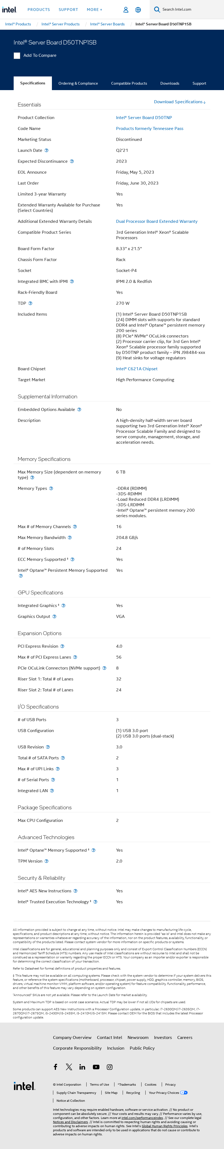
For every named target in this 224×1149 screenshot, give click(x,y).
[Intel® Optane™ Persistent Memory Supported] (21, 575)
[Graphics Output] (54, 616)
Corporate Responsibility (77, 1048)
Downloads (169, 83)
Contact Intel (109, 1037)
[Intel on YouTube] (96, 1068)
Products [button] (39, 9)
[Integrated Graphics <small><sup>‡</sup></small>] (63, 605)
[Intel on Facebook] (55, 1068)
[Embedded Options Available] (79, 409)
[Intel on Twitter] (69, 1068)
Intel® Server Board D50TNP (144, 117)
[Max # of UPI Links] (58, 768)
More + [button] (94, 9)
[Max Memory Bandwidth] (70, 537)
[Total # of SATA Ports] (63, 758)
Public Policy (142, 1048)
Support (199, 83)
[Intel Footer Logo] (25, 1085)
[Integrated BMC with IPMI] (72, 281)
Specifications (32, 83)
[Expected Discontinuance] (72, 161)
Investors (163, 1037)
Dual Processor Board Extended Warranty (157, 221)
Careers (184, 1037)
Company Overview (72, 1037)
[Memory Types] (51, 488)
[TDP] (30, 303)
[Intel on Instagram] (109, 1068)
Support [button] (68, 9)
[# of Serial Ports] (53, 779)
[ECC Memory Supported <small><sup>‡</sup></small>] (72, 559)
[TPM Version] (46, 861)
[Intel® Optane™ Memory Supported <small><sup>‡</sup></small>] (93, 850)
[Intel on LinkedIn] (82, 1068)
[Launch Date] (46, 150)
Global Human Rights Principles (165, 1126)
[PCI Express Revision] (62, 646)
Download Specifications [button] (178, 102)
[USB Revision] (48, 747)
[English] (138, 9)
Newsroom (138, 1037)
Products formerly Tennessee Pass (149, 128)
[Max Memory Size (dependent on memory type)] (32, 477)
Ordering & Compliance (78, 83)
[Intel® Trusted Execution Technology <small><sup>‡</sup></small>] (95, 901)
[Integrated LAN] (52, 790)
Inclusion (115, 1048)
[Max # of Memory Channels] (75, 526)
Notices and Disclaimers (70, 1122)
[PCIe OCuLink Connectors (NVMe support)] (104, 668)
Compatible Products (129, 83)
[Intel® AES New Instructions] (75, 891)
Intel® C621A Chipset (137, 369)
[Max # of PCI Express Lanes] (75, 657)
